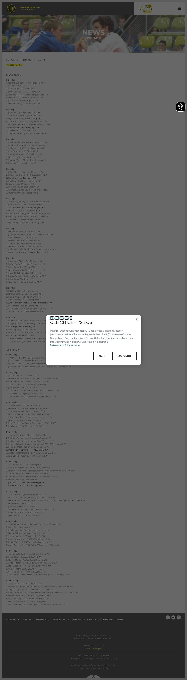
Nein (102, 356)
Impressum (73, 345)
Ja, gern (124, 356)
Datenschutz (57, 345)
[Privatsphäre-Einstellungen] (137, 319)
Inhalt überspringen (60, 318)
